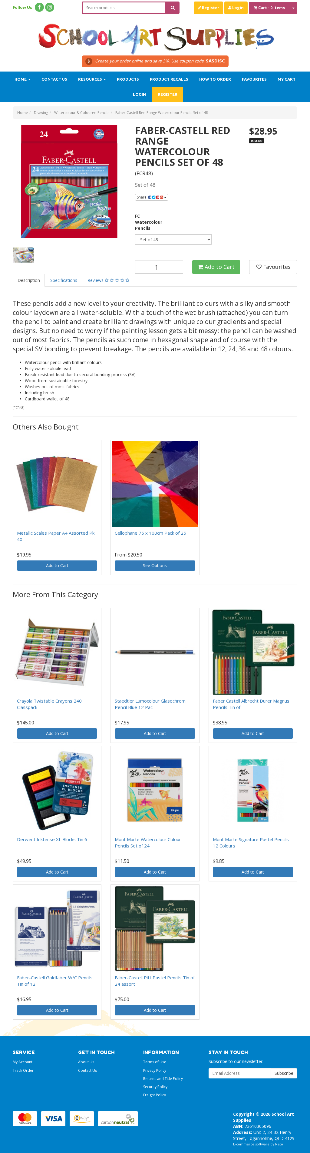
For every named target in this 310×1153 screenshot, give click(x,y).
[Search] (173, 8)
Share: (142, 197)
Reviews (96, 280)
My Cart (286, 79)
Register (210, 7)
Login (237, 7)
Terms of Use (154, 1061)
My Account (22, 1061)
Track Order (23, 1070)
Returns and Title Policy (163, 1078)
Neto (279, 1144)
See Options (155, 565)
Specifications (63, 280)
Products (128, 79)
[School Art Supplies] (155, 35)
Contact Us (54, 79)
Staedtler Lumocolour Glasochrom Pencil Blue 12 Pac (150, 704)
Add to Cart (219, 266)
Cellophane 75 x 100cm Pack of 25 (150, 533)
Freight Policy (154, 1095)
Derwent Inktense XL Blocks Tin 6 (52, 839)
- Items (271, 7)
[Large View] (23, 255)
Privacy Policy (154, 1070)
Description (29, 280)
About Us (86, 1061)
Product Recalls (169, 79)
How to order (215, 79)
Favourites (254, 79)
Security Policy (155, 1086)
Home (21, 79)
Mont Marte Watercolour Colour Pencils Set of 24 (148, 842)
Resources (90, 79)
